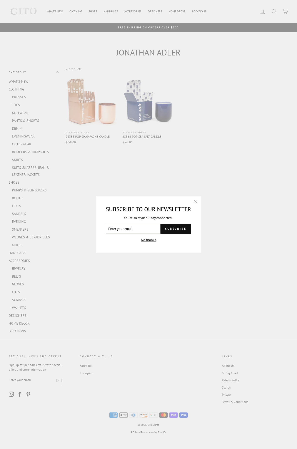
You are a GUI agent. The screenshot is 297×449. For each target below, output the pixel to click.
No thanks (148, 240)
